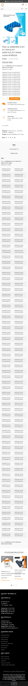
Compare (6, 125)
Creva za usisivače (5, 658)
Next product (26, 8)
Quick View (12, 559)
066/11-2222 (13, 1)
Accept (14, 683)
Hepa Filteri (19, 130)
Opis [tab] (14, 145)
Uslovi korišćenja (5, 637)
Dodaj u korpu (15, 98)
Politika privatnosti (5, 635)
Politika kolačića (4, 645)
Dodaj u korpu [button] (6, 580)
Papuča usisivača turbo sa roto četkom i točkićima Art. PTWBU (20, 571)
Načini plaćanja (4, 639)
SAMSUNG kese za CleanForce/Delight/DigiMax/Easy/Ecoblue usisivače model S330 (11, 573)
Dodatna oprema (12, 130)
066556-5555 (12, 626)
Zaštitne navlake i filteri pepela (8, 665)
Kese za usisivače (5, 656)
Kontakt (3, 649)
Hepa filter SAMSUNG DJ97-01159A (15, 134)
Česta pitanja (4, 647)
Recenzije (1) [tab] (14, 149)
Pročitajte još (19, 578)
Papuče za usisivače (5, 662)
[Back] (2, 8)
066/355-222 (12, 611)
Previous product (22, 8)
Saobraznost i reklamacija (7, 643)
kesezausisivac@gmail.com (11, 628)
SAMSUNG (4, 132)
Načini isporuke (4, 641)
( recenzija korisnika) (13, 58)
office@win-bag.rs (9, 613)
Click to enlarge (23, 33)
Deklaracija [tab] (14, 153)
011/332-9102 (20, 1)
